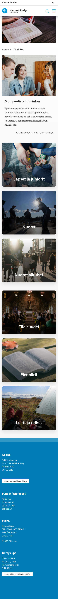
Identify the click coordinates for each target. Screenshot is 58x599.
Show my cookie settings (15, 481)
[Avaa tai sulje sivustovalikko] (53, 2)
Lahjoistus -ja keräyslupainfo (17, 573)
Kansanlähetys (9, 2)
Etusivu (5, 49)
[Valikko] (54, 11)
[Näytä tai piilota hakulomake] (47, 11)
